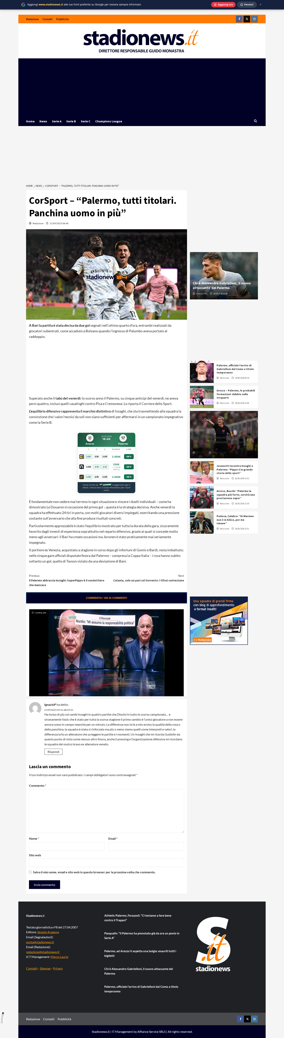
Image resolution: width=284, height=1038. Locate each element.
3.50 (88, 466)
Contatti (47, 19)
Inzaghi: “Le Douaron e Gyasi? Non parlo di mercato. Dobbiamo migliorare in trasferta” (224, 442)
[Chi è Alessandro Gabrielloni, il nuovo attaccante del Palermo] (224, 275)
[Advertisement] (142, 87)
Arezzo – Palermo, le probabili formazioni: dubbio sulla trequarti (236, 394)
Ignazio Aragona (48, 932)
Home (30, 121)
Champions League (108, 121)
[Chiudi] (260, 5)
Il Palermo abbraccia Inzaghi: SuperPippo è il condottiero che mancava (66, 580)
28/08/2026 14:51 (242, 528)
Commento (37, 785)
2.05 (104, 456)
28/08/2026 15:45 (219, 452)
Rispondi (53, 751)
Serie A (56, 121)
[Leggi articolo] (202, 372)
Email (112, 838)
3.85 (88, 456)
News (43, 121)
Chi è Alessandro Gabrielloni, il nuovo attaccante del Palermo (222, 285)
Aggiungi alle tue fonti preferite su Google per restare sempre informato (84, 4)
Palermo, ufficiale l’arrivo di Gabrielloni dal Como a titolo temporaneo (235, 369)
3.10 (96, 456)
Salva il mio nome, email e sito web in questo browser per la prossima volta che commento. (94, 872)
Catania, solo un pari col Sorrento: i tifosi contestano (148, 578)
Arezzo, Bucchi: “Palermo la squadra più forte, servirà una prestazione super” (236, 494)
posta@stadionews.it (40, 942)
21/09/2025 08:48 (59, 223)
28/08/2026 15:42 (242, 478)
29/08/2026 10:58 (220, 293)
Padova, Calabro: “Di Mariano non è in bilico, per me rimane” (235, 519)
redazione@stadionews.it (43, 952)
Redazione (32, 19)
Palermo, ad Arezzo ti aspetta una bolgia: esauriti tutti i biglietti (140, 953)
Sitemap (45, 968)
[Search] (255, 121)
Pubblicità (62, 19)
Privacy (58, 968)
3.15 (97, 466)
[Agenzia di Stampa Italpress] (219, 620)
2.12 (105, 466)
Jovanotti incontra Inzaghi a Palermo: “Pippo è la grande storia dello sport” (235, 469)
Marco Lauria (59, 957)
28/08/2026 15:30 (242, 503)
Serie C (85, 121)
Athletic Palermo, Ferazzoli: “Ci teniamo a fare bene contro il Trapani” (137, 918)
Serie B (71, 121)
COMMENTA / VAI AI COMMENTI (106, 597)
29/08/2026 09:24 (242, 378)
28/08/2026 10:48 (242, 403)
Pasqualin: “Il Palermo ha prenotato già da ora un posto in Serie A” (141, 935)
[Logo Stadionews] (213, 944)
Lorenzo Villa (201, 293)
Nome (34, 838)
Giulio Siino (201, 452)
